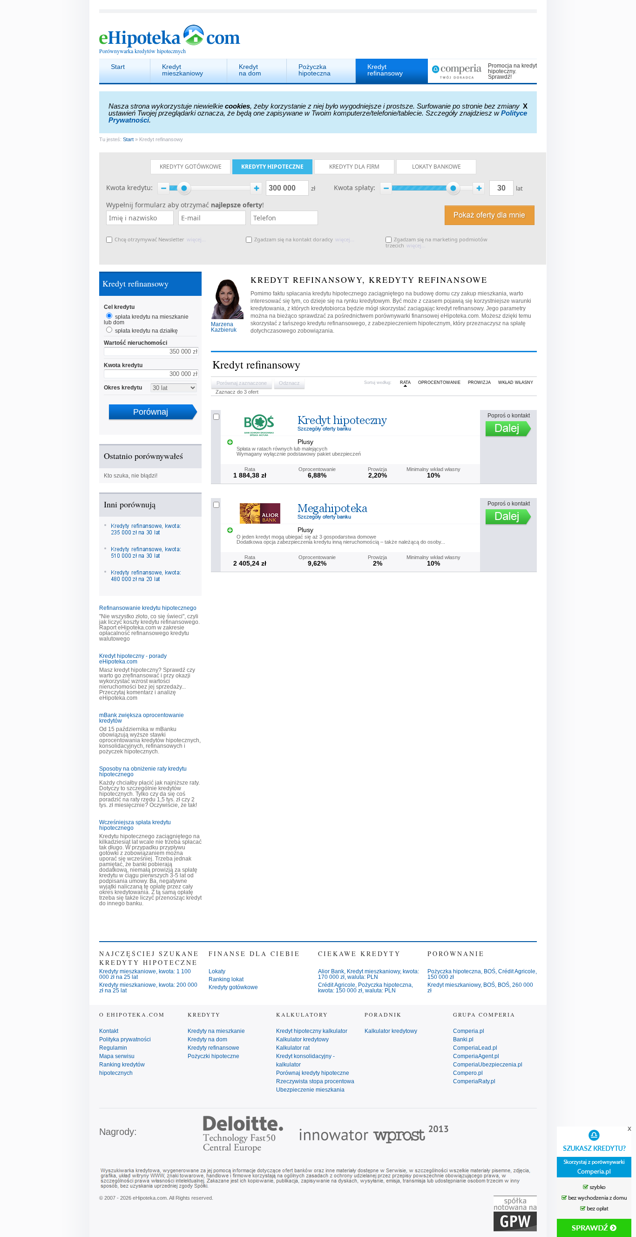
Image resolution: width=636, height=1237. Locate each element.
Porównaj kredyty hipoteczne (312, 1073)
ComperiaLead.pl (475, 1048)
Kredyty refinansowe (213, 1048)
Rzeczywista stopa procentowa (315, 1081)
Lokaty (217, 971)
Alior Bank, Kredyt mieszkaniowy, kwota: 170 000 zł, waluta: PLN (368, 974)
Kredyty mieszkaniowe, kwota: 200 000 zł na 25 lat (148, 987)
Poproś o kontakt (508, 415)
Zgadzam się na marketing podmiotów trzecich (436, 242)
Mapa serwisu (117, 1056)
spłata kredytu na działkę (146, 331)
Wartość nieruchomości (135, 343)
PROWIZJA (479, 382)
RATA (405, 382)
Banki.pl (463, 1039)
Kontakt (108, 1031)
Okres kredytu (123, 387)
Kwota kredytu (123, 365)
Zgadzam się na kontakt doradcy (293, 239)
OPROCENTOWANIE (439, 382)
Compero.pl (468, 1073)
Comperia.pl (468, 1031)
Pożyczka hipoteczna (314, 70)
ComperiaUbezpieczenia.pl (487, 1064)
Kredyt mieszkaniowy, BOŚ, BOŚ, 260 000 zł (480, 987)
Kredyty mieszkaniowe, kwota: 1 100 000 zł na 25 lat (145, 974)
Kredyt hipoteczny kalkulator (311, 1031)
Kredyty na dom (207, 1039)
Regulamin (113, 1048)
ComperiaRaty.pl (474, 1081)
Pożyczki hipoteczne (213, 1056)
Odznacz (289, 383)
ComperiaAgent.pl (476, 1056)
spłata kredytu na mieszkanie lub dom (146, 320)
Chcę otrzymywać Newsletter (149, 239)
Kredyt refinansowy (385, 70)
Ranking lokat (226, 979)
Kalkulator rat (293, 1048)
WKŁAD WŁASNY (515, 382)
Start (118, 66)
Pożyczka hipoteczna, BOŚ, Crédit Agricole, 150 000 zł (482, 974)
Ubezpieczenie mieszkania (310, 1090)
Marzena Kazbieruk (224, 327)
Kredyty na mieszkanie (216, 1031)
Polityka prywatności (125, 1039)
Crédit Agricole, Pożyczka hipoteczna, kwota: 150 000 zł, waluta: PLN (365, 987)
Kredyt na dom (250, 70)
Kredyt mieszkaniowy (182, 70)
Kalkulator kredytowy (302, 1039)
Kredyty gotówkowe (233, 987)
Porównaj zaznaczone (242, 383)
